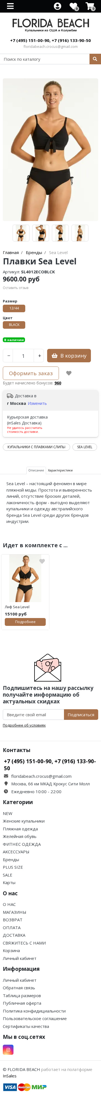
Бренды (11, 859)
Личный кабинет (19, 958)
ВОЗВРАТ (12, 919)
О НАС (9, 904)
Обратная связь (19, 987)
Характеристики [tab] (60, 470)
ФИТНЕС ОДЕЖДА (22, 844)
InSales (10, 1076)
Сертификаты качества (26, 1026)
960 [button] (57, 383)
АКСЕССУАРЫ (16, 851)
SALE (7, 875)
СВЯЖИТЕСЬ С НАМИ (24, 943)
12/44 (14, 308)
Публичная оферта (22, 1003)
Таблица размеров (22, 995)
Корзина (11, 950)
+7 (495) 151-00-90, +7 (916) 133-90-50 (50, 40)
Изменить (37, 403)
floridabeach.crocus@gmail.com (51, 46)
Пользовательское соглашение (35, 1018)
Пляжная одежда (20, 828)
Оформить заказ (31, 373)
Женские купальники (24, 821)
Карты (9, 882)
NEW (7, 813)
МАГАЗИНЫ (14, 912)
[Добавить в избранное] (69, 373)
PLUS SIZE (13, 867)
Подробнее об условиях (24, 725)
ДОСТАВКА (14, 935)
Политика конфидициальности (34, 1011)
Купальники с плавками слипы (36, 447)
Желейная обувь (19, 836)
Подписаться (81, 714)
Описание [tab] (36, 470)
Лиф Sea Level (17, 606)
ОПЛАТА (11, 927)
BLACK (14, 324)
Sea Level (84, 447)
